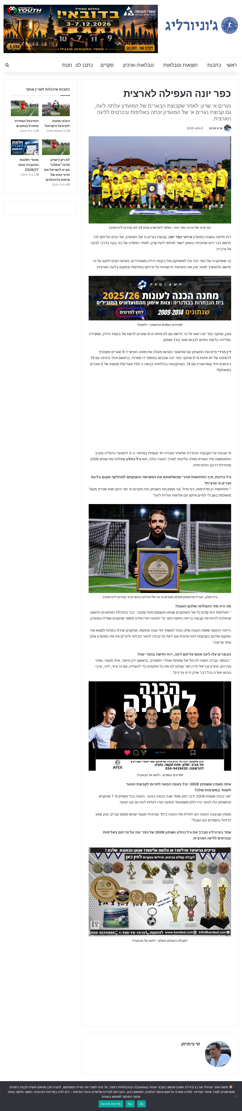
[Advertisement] (160, 412)
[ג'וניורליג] (201, 25)
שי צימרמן (216, 128)
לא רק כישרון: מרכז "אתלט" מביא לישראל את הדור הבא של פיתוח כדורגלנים (57, 170)
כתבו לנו (84, 65)
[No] (236, 1096)
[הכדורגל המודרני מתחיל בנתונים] (25, 108)
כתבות (214, 65)
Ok (141, 1104)
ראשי (231, 65)
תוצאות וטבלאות (180, 65)
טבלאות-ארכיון (138, 65)
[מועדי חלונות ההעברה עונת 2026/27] (25, 147)
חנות (67, 65)
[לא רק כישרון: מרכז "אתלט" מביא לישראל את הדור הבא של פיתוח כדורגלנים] (56, 147)
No (130, 1104)
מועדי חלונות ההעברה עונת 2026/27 (28, 165)
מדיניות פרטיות (111, 1104)
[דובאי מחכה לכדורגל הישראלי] (56, 108)
